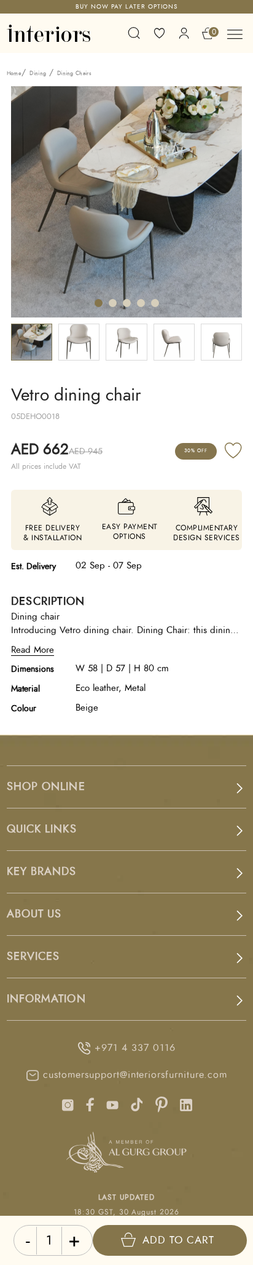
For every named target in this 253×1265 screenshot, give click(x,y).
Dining (37, 73)
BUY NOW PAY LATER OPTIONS (126, 7)
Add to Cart (178, 1240)
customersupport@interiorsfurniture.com (135, 1075)
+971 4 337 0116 (135, 1048)
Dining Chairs (74, 73)
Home (14, 73)
